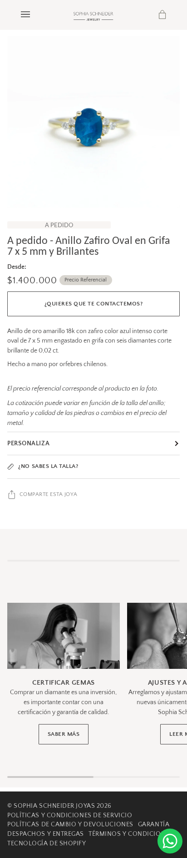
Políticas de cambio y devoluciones (70, 824)
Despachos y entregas (45, 834)
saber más (64, 734)
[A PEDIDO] (93, 122)
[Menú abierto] (34, 14)
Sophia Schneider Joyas (54, 806)
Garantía (153, 824)
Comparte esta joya (49, 494)
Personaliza (28, 443)
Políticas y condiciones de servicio (69, 815)
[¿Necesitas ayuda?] (169, 841)
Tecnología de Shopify (46, 843)
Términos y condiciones (131, 834)
